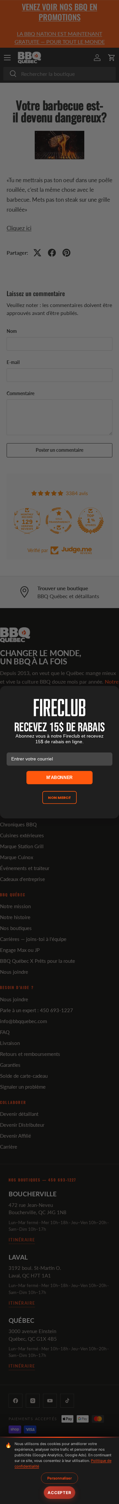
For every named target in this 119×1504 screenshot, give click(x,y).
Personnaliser (59, 1478)
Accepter (59, 1492)
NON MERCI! (59, 797)
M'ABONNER (59, 777)
